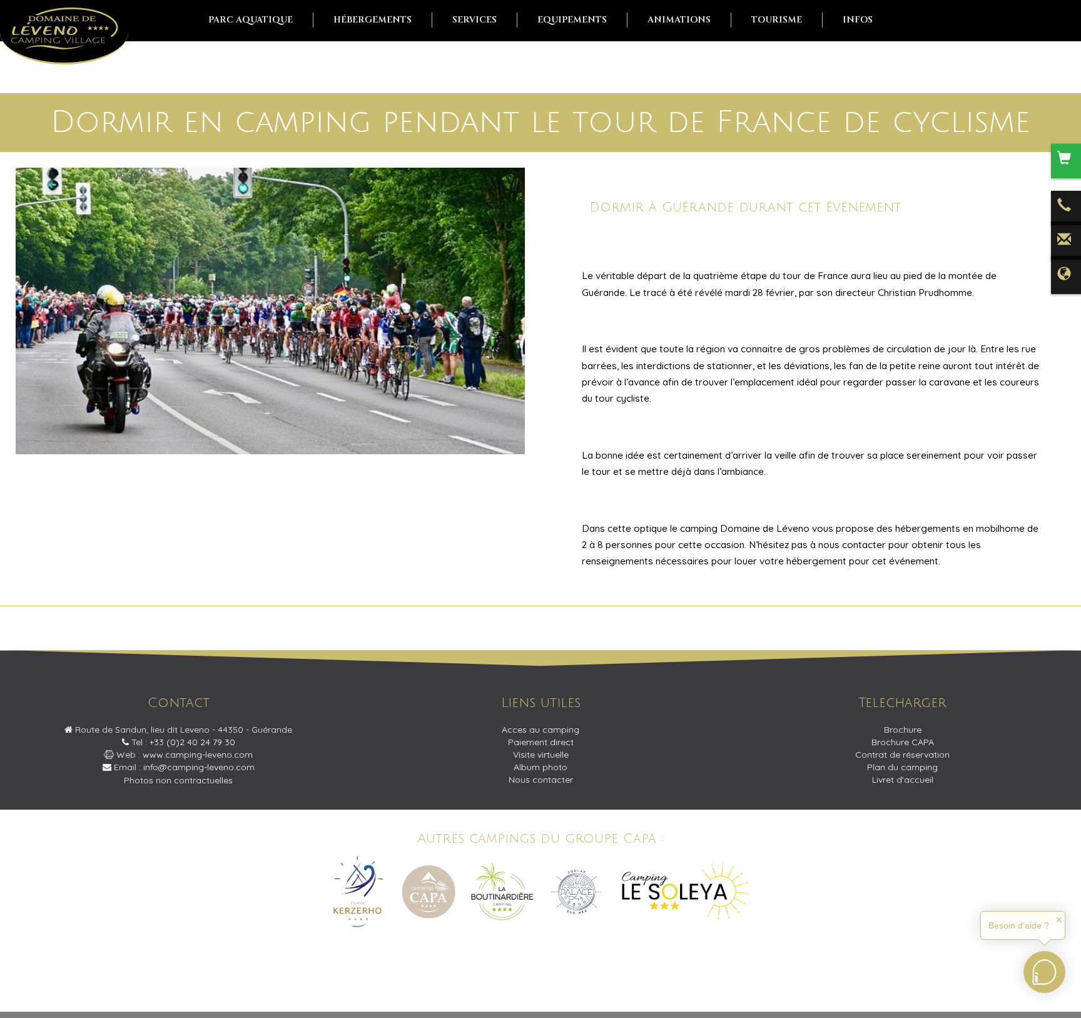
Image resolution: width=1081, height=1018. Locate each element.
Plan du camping (902, 767)
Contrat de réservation (902, 754)
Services (474, 20)
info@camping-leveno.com (199, 767)
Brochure (902, 729)
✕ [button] (1059, 920)
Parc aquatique (250, 20)
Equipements (572, 20)
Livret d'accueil (902, 779)
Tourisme (776, 20)
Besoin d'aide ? (1018, 925)
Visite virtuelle (541, 754)
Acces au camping (540, 729)
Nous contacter (541, 779)
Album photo (540, 767)
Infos (858, 20)
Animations (679, 20)
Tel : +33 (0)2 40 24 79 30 (182, 742)
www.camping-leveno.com (198, 754)
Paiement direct (541, 742)
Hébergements (372, 20)
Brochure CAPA (902, 742)
